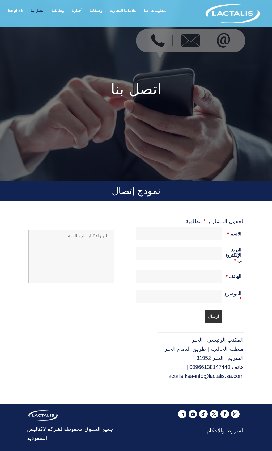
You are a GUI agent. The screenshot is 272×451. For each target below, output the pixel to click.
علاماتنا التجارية (123, 11)
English (15, 11)
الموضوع (232, 296)
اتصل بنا (37, 11)
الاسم (234, 233)
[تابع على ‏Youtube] (193, 414)
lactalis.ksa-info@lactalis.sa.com (205, 376)
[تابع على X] (214, 414)
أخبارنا (76, 11)
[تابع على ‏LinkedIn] (182, 414)
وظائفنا (58, 11)
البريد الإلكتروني (233, 255)
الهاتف (233, 276)
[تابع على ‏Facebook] (224, 414)
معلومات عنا (155, 11)
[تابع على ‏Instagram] (235, 414)
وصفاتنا (96, 11)
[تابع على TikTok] (203, 414)
